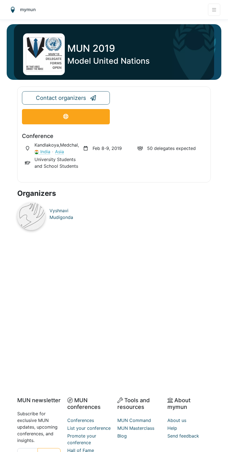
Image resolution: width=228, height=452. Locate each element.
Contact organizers (61, 98)
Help (172, 428)
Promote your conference (81, 439)
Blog (122, 436)
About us (176, 420)
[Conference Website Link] (65, 116)
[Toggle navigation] (214, 10)
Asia (59, 151)
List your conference (89, 428)
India (45, 151)
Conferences (80, 420)
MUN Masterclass (135, 428)
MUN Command (134, 420)
